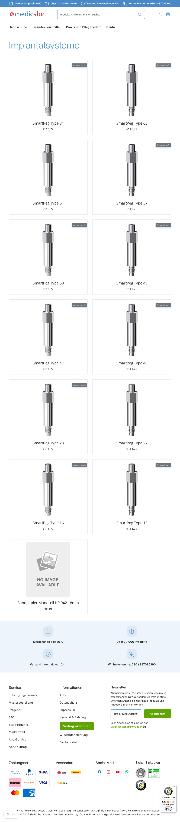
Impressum (67, 710)
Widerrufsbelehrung (74, 735)
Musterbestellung (21, 702)
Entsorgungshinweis (23, 695)
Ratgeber (15, 710)
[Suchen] (140, 14)
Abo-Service (18, 739)
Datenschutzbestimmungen (127, 726)
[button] (168, 14)
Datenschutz (68, 702)
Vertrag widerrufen (76, 726)
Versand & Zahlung (73, 717)
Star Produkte (18, 724)
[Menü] (174, 787)
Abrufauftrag (18, 747)
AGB (63, 695)
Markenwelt (17, 732)
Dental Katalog (70, 742)
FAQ (11, 717)
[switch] (168, 809)
